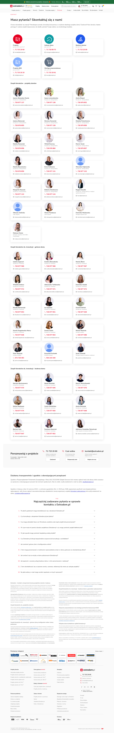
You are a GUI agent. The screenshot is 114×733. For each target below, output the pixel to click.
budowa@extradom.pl (83, 52)
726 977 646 (19, 335)
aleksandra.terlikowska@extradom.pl (55, 292)
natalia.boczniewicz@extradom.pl (23, 174)
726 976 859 (19, 171)
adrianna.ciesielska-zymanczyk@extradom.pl (88, 433)
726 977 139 (50, 125)
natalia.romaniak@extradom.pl (22, 151)
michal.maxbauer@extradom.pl (22, 413)
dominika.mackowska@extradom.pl (86, 217)
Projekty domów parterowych (18, 675)
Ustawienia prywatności (63, 711)
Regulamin (59, 706)
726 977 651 (50, 312)
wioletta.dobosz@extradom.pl (22, 292)
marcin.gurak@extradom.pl (84, 151)
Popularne (41, 10)
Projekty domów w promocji (40, 696)
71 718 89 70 (51, 49)
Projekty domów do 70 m (17, 685)
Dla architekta (85, 10)
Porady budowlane (15, 706)
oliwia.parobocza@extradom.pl (53, 217)
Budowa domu (45, 6)
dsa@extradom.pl (88, 482)
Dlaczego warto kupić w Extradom (65, 696)
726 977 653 (19, 312)
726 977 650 (50, 410)
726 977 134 (50, 194)
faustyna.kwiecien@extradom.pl (54, 436)
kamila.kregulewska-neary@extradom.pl (24, 337)
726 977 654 (50, 335)
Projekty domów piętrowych (17, 679)
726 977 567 (82, 266)
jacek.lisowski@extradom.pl (84, 358)
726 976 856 (82, 125)
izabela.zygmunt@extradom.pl (22, 269)
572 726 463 (19, 358)
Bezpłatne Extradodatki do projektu (65, 699)
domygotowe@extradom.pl (53, 52)
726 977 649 (82, 312)
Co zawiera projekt (15, 701)
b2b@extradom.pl (19, 75)
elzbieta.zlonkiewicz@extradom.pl (54, 197)
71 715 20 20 (19, 72)
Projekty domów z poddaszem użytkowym (21, 677)
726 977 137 (19, 102)
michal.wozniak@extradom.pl (85, 337)
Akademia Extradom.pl (39, 701)
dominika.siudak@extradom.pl (85, 292)
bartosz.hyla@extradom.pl (21, 436)
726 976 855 (19, 125)
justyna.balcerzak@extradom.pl (22, 128)
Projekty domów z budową (40, 689)
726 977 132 (82, 171)
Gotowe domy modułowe (40, 672)
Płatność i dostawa (61, 701)
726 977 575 (19, 410)
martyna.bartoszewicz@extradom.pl (23, 390)
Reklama (82, 705)
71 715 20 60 (84, 5)
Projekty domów (15, 669)
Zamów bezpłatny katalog (17, 696)
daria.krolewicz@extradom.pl (53, 174)
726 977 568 (50, 266)
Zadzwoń (53, 459)
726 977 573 (82, 289)
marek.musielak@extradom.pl (53, 390)
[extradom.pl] (17, 6)
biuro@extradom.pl (50, 75)
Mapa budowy (60, 682)
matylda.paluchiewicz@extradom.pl (86, 128)
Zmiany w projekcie (15, 699)
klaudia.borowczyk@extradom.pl (22, 314)
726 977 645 (50, 388)
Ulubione (59, 672)
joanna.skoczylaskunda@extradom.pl (24, 105)
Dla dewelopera (93, 10)
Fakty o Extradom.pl (38, 704)
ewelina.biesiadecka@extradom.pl (54, 269)
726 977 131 (50, 171)
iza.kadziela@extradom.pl (52, 314)
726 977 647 (19, 433)
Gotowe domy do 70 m (40, 677)
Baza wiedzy (14, 708)
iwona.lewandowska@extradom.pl (54, 105)
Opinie (35, 699)
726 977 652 (50, 433)
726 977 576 (82, 388)
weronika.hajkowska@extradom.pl (86, 174)
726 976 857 (82, 148)
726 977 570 (19, 388)
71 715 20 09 (82, 49)
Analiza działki (76, 10)
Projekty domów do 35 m (17, 682)
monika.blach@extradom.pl (84, 269)
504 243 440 (50, 358)
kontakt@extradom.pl (20, 52)
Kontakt (101, 10)
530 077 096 (82, 335)
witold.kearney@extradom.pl (53, 151)
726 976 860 (50, 148)
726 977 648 (82, 410)
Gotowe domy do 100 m (40, 679)
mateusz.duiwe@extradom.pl (22, 239)
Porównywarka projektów (63, 675)
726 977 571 (50, 289)
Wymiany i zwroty (61, 704)
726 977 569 (19, 266)
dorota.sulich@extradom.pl (52, 337)
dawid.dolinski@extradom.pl (84, 314)
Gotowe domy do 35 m (40, 675)
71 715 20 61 (51, 72)
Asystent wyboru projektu (63, 677)
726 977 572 (19, 289)
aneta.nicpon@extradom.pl (84, 105)
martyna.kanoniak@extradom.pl (53, 128)
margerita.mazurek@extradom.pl (22, 197)
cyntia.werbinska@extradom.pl (53, 413)
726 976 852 (82, 102)
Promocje (59, 10)
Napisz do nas (92, 459)
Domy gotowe (54, 6)
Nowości (35, 10)
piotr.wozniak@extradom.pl (21, 360)
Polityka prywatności (62, 708)
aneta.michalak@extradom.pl (84, 413)
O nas (81, 698)
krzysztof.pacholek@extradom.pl (54, 360)
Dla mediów (83, 710)
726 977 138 (50, 102)
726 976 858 (19, 148)
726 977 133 (19, 194)
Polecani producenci (15, 711)
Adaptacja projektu (15, 704)
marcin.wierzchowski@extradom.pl (86, 390)
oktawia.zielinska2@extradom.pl (22, 217)
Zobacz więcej (98, 651)
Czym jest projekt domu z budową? (42, 686)
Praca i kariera (83, 707)
